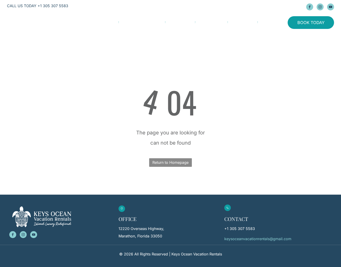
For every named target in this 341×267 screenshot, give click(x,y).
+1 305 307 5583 (239, 228)
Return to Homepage (170, 162)
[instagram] (320, 7)
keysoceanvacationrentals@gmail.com (257, 238)
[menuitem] (110, 21)
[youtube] (330, 7)
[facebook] (309, 7)
